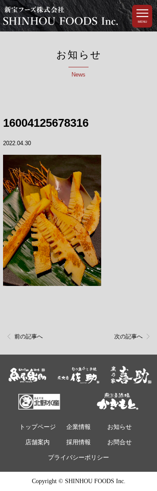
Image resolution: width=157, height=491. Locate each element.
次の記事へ (128, 336)
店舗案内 (37, 442)
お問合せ (119, 442)
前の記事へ (28, 336)
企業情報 (78, 427)
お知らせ (119, 427)
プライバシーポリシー (78, 457)
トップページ (37, 427)
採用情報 (78, 442)
